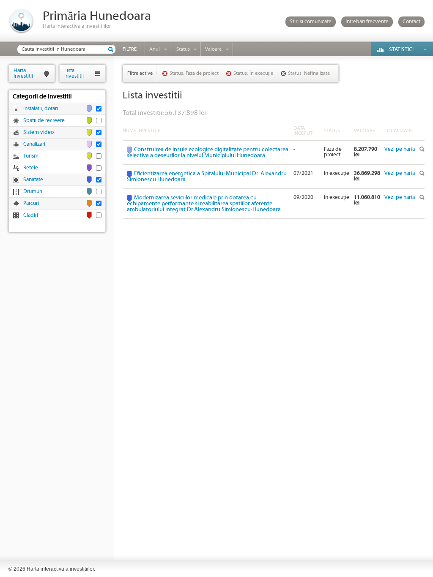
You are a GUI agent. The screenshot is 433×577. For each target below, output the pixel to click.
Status (183, 49)
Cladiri (30, 215)
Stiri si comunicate (311, 22)
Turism (30, 156)
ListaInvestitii (74, 73)
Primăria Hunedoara (97, 16)
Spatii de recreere (44, 120)
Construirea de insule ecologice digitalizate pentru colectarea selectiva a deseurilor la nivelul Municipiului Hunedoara (207, 152)
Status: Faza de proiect (194, 73)
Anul (154, 49)
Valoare (213, 49)
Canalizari (34, 144)
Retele (30, 168)
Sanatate (33, 180)
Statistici (401, 49)
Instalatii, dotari (40, 109)
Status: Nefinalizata (309, 73)
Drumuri (32, 191)
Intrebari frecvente (367, 22)
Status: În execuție (253, 73)
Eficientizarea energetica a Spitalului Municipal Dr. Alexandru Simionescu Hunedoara (207, 176)
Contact (411, 22)
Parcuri (31, 203)
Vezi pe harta (399, 149)
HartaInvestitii (23, 73)
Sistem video (38, 132)
